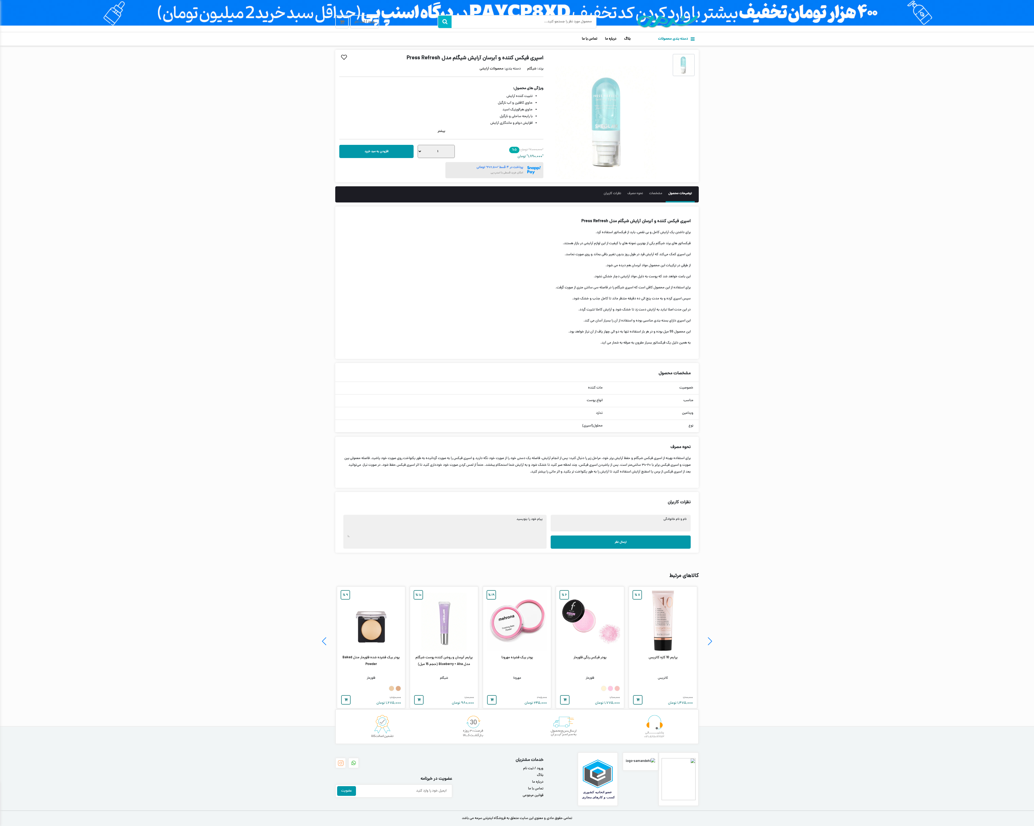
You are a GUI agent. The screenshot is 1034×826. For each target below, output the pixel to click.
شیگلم (531, 69)
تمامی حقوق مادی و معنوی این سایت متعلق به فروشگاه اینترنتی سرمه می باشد (517, 818)
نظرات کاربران (612, 193)
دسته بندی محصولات (673, 39)
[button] (710, 641)
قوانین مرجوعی (533, 795)
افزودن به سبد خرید (377, 151)
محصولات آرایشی (492, 69)
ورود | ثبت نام (365, 22)
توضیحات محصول (680, 193)
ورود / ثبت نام (533, 768)
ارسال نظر (621, 542)
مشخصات (655, 193)
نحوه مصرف (635, 193)
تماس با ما (589, 39)
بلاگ (627, 39)
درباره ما (610, 39)
